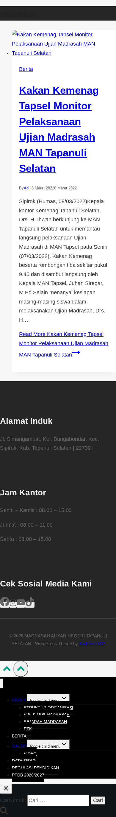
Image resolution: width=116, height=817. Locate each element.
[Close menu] (1, 683)
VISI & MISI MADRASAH (47, 714)
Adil (27, 188)
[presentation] (64, 43)
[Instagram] (13, 605)
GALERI (19, 746)
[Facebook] (5, 605)
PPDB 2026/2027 (28, 775)
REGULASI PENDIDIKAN (35, 767)
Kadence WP (92, 643)
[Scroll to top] (6, 670)
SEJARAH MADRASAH (45, 721)
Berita (26, 69)
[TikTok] (30, 605)
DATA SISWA (24, 760)
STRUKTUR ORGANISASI (48, 707)
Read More (63, 344)
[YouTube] (21, 605)
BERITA (19, 736)
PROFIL (19, 700)
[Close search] (6, 789)
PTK (28, 728)
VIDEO (30, 753)
